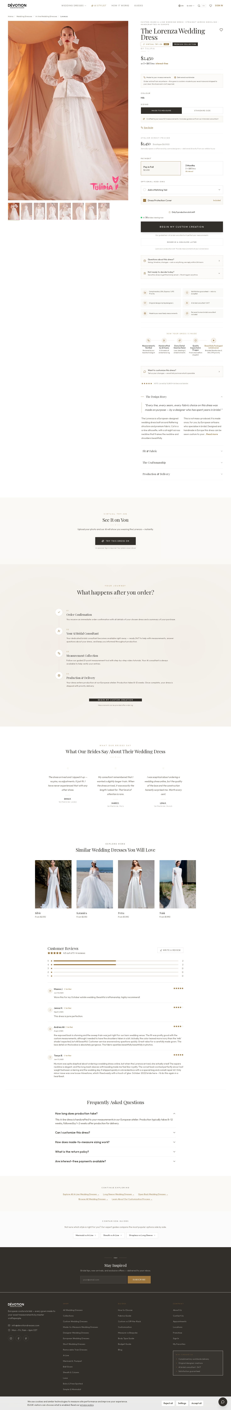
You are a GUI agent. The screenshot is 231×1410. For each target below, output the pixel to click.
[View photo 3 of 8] (39, 211)
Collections (68, 1315)
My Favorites (179, 1344)
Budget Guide (124, 1344)
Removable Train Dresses (75, 1349)
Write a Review (172, 950)
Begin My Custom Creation (115, 700)
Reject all (168, 1403)
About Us (177, 1310)
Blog (120, 1349)
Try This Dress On (117, 541)
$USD (189, 6)
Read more (212, 434)
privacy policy (87, 1405)
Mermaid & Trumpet (72, 1361)
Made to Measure (161, 110)
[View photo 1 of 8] (13, 211)
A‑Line (66, 1355)
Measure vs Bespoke (128, 1332)
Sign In (219, 5)
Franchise (177, 1332)
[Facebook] (18, 1338)
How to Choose (125, 1310)
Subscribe (139, 1279)
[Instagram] (11, 1338)
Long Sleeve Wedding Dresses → (118, 1194)
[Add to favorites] (221, 30)
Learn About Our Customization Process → (132, 1199)
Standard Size (202, 110)
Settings (182, 1403)
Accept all (196, 1403)
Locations (177, 1327)
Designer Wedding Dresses (76, 1332)
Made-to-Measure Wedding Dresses (80, 1327)
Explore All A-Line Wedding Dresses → (81, 1194)
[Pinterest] (26, 1338)
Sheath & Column (71, 1372)
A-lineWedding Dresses (46, 16)
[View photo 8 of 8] (104, 211)
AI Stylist (100, 5)
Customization (125, 1327)
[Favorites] (210, 5)
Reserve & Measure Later (182, 242)
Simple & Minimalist (72, 1389)
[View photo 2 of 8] (26, 211)
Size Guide (148, 127)
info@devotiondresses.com (25, 1325)
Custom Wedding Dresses (75, 1321)
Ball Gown (68, 1366)
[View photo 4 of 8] (52, 211)
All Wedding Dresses (72, 1310)
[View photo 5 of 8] (65, 211)
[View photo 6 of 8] (78, 211)
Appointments (179, 1321)
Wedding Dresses (72, 5)
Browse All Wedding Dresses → (93, 1199)
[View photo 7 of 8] (91, 211)
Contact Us (178, 1315)
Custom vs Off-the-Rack (129, 1321)
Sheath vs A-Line (111, 1235)
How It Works (120, 5)
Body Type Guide (126, 1338)
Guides (138, 5)
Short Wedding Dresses (74, 1344)
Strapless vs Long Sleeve (141, 1235)
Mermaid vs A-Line (84, 1235)
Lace (65, 1378)
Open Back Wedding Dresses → (153, 1194)
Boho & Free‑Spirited (73, 1383)
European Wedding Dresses (76, 1338)
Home (10, 16)
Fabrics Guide (124, 1315)
